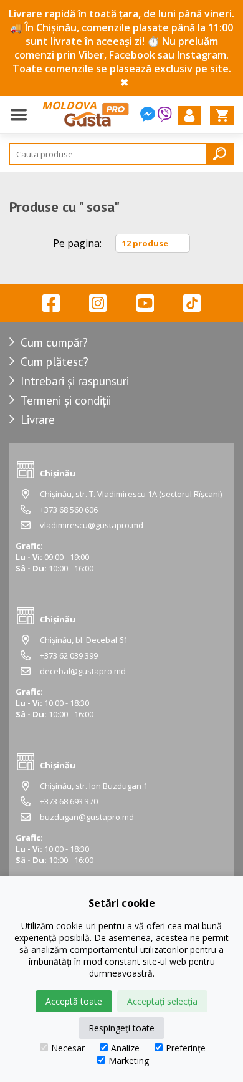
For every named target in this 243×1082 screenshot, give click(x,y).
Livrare (38, 419)
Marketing (128, 1060)
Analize (125, 1048)
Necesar (68, 1048)
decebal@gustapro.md (83, 671)
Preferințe (186, 1048)
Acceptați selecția (162, 1001)
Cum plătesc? (54, 361)
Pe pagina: (77, 243)
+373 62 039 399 (69, 655)
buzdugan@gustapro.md (87, 817)
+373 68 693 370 (69, 801)
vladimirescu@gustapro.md (91, 525)
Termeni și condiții (66, 400)
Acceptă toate (73, 1001)
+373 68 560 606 (69, 509)
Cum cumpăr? (54, 342)
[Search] (220, 153)
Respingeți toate (121, 1028)
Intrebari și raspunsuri (75, 381)
